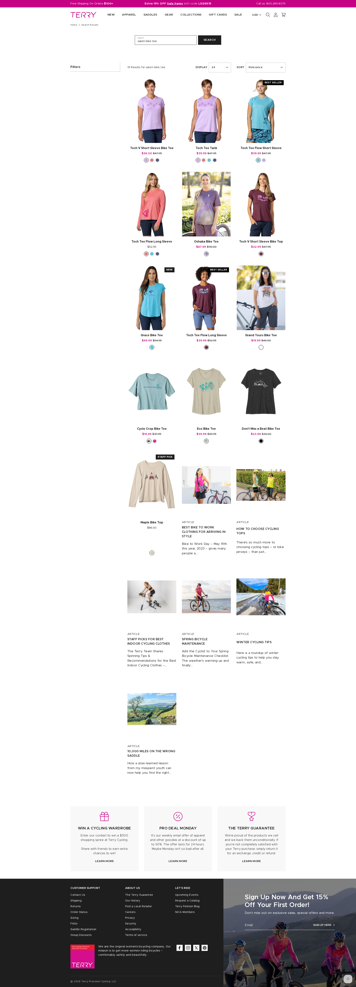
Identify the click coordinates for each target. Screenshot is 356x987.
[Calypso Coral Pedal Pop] (151, 160)
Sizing (74, 918)
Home (73, 25)
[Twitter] (196, 948)
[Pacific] (151, 347)
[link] (104, 838)
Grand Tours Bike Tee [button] (261, 335)
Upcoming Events (186, 895)
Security (130, 923)
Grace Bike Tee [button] (152, 335)
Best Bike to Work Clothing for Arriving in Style (203, 532)
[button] (283, 15)
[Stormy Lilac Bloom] (206, 253)
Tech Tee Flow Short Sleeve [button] (261, 148)
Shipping (76, 900)
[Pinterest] (204, 948)
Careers (130, 912)
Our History (132, 900)
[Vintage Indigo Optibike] (157, 253)
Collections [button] (190, 14)
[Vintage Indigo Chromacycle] (157, 160)
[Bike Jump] (151, 552)
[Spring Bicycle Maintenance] (206, 597)
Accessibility (133, 929)
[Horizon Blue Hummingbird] (209, 160)
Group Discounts (81, 935)
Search (210, 40)
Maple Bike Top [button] (152, 522)
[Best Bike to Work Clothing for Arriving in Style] (206, 485)
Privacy (130, 918)
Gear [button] (169, 14)
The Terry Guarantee (139, 895)
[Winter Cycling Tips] (260, 597)
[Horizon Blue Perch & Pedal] (151, 253)
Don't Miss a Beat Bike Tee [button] (261, 428)
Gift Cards (218, 14)
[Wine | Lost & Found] (261, 253)
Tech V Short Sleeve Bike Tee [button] (152, 148)
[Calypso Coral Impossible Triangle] (146, 253)
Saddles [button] (150, 14)
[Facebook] (179, 948)
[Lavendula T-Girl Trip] (146, 160)
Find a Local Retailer (138, 906)
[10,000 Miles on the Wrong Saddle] (151, 709)
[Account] (276, 15)
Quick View (152, 136)
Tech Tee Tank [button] (206, 148)
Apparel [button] (129, 14)
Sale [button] (238, 14)
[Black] (261, 441)
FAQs (73, 923)
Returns (75, 906)
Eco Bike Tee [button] (206, 428)
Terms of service (136, 935)
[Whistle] (149, 441)
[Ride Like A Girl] (154, 441)
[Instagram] (188, 948)
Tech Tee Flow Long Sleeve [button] (151, 241)
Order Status (78, 912)
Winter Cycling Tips (254, 642)
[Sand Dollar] (206, 441)
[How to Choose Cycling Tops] (260, 485)
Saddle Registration (83, 929)
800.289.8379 (276, 3)
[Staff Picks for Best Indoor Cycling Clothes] (151, 597)
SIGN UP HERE (322, 925)
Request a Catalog (187, 900)
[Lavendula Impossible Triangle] (263, 160)
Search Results (89, 25)
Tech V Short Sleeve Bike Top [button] (261, 241)
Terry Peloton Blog (187, 906)
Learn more (104, 861)
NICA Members (185, 912)
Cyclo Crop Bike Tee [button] (152, 428)
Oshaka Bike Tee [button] (206, 241)
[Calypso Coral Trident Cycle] (203, 160)
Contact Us (77, 895)
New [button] (111, 14)
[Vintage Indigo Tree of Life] (214, 160)
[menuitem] (107, 14)
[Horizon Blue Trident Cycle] (258, 160)
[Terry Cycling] (83, 15)
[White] (261, 347)
